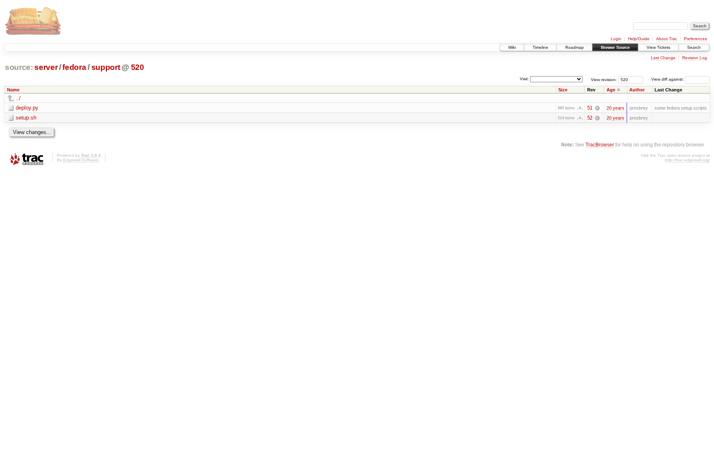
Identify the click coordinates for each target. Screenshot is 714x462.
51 (589, 108)
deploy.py (27, 108)
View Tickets (658, 47)
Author (637, 89)
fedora (74, 67)
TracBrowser (599, 144)
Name (13, 89)
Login (616, 38)
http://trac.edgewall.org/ (687, 160)
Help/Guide (639, 38)
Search (694, 47)
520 (137, 67)
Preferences (695, 38)
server (45, 67)
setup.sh (26, 118)
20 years (615, 107)
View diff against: (668, 79)
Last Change (663, 57)
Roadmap (574, 47)
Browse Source (615, 47)
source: (19, 67)
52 (589, 118)
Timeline (540, 47)
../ (18, 98)
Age (611, 89)
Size (562, 89)
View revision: (604, 79)
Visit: (524, 79)
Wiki (512, 47)
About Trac (666, 38)
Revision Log (694, 57)
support (105, 67)
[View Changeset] (597, 108)
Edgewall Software (81, 160)
